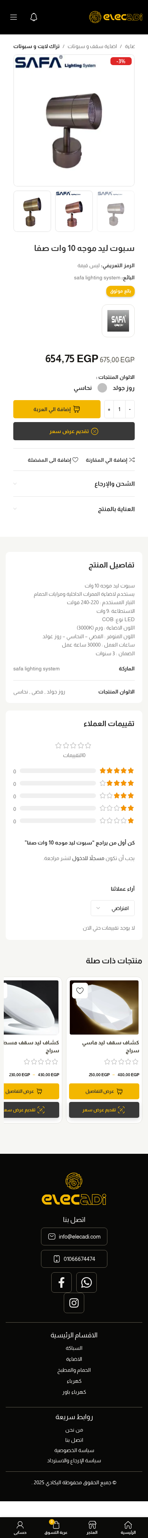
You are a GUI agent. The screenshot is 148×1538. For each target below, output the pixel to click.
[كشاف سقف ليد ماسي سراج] (104, 1007)
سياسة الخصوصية (74, 1450)
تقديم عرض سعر (69, 431)
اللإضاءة (134, 46)
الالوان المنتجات (116, 377)
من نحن (74, 1430)
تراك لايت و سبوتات (36, 46)
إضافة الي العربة (52, 409)
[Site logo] (115, 17)
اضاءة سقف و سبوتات (92, 46)
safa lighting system (97, 277)
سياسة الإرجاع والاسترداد (74, 1460)
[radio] (124, 388)
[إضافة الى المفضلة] (80, 990)
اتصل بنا (74, 1440)
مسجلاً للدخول (88, 858)
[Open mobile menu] (13, 17)
